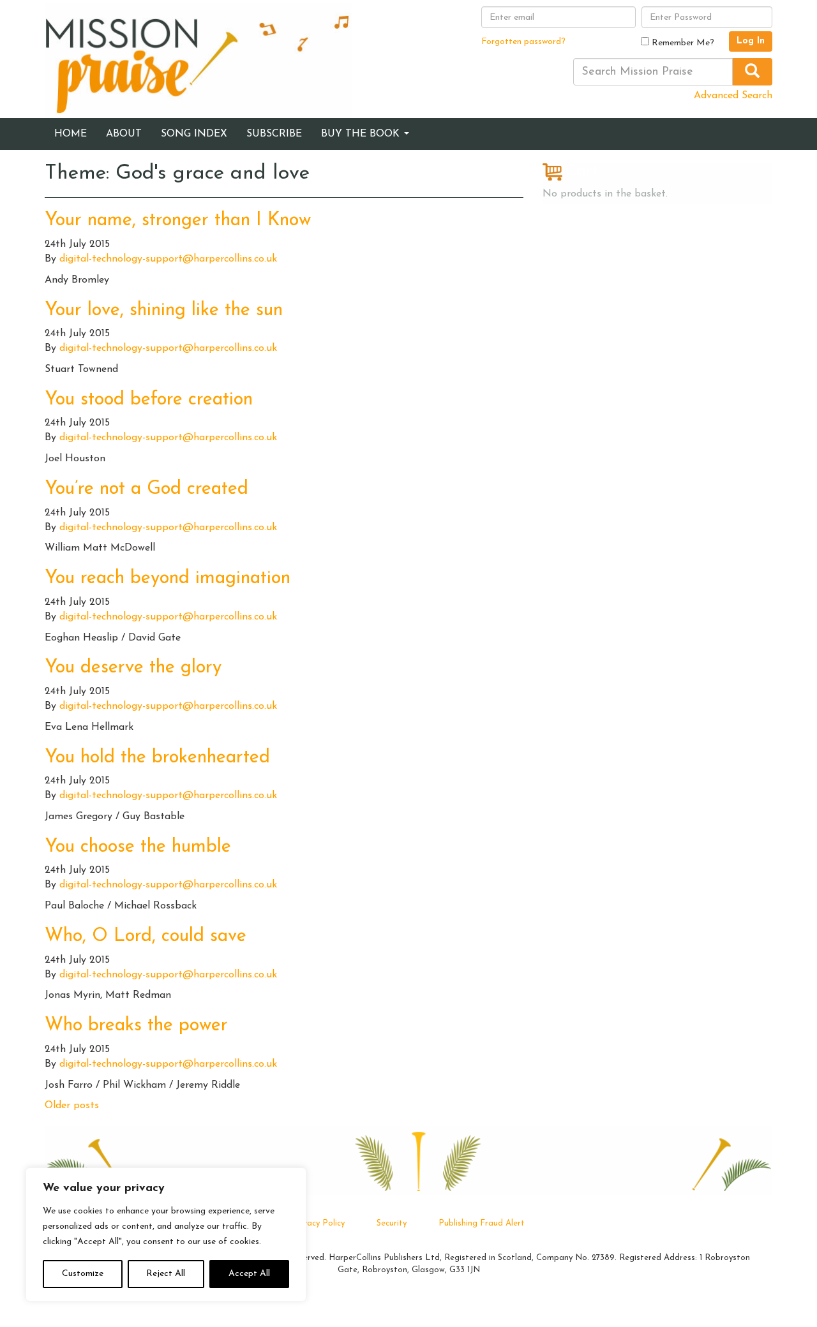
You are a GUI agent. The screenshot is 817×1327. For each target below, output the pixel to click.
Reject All (165, 1274)
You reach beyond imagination (167, 578)
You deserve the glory (133, 667)
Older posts (72, 1106)
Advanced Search (733, 96)
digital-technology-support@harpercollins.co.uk (168, 259)
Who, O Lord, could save (145, 936)
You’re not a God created (146, 489)
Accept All (249, 1274)
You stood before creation (149, 399)
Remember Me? (681, 43)
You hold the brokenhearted (157, 757)
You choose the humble (138, 847)
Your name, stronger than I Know (178, 220)
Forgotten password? (523, 42)
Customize (82, 1274)
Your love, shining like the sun (164, 310)
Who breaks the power (136, 1025)
